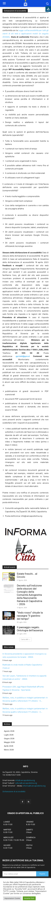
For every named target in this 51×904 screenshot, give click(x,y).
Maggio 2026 (9, 742)
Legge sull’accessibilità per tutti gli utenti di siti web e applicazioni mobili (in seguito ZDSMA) (25, 33)
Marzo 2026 (9, 750)
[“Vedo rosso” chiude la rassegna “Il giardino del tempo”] (8, 615)
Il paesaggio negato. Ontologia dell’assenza (30, 629)
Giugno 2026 (9, 738)
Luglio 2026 (8, 735)
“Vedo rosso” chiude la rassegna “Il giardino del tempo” (30, 615)
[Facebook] (22, 801)
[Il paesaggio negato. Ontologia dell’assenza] (8, 630)
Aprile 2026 (8, 746)
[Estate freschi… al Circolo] (8, 576)
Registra (42, 874)
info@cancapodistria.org (25, 780)
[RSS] (28, 801)
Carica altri (24, 639)
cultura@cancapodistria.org (26, 783)
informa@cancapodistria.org (34, 786)
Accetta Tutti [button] (29, 898)
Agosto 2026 (9, 731)
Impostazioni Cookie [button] (12, 898)
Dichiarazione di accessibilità (13, 791)
